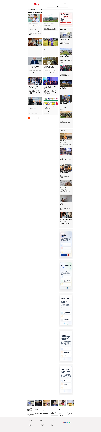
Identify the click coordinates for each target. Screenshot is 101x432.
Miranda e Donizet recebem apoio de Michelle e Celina (65, 72)
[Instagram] (66, 422)
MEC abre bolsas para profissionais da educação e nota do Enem (65, 203)
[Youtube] (63, 422)
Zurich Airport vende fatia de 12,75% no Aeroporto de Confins (38, 408)
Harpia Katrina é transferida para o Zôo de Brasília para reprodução (66, 119)
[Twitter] (67, 422)
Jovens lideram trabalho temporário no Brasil (64, 141)
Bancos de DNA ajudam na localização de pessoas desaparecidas (64, 40)
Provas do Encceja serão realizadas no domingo (64, 187)
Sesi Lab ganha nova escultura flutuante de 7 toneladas (65, 88)
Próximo (37, 118)
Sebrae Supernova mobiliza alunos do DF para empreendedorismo (66, 220)
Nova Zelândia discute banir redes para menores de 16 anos (62, 408)
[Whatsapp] (69, 422)
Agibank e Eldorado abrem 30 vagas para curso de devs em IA (65, 156)
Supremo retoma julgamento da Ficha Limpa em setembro (70, 408)
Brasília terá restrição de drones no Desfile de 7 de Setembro (65, 56)
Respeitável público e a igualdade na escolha (54, 408)
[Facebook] (65, 422)
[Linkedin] (70, 422)
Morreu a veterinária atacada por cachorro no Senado (65, 103)
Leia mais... (61, 62)
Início (29, 9)
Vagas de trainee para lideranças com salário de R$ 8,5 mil (65, 172)
